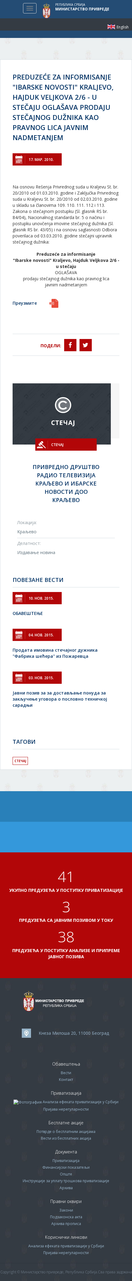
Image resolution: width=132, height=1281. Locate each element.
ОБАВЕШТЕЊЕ (28, 613)
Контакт (66, 1079)
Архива (66, 1187)
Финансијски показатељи (66, 1167)
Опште (66, 1174)
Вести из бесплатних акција (66, 1138)
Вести (66, 1072)
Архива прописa (66, 1223)
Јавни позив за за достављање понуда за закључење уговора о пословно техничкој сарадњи (60, 699)
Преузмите (25, 303)
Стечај (20, 761)
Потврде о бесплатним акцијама (66, 1131)
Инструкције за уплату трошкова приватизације (66, 1180)
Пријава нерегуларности (66, 1109)
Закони (66, 1210)
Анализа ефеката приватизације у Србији (80, 1101)
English (111, 26)
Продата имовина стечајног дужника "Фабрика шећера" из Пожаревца (55, 653)
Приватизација (66, 1160)
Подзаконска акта (66, 1217)
